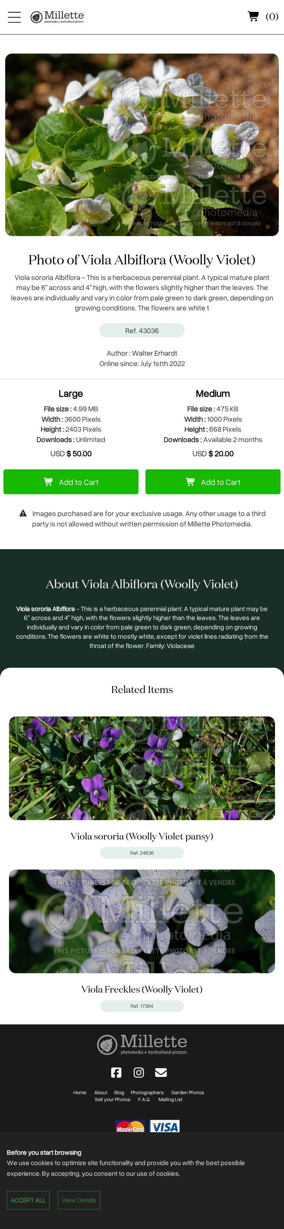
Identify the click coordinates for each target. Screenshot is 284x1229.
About (100, 1092)
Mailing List (171, 1099)
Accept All (28, 1199)
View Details (79, 1199)
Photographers (147, 1092)
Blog (119, 1092)
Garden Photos (187, 1092)
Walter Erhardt (154, 353)
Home (79, 1092)
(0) (271, 17)
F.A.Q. (144, 1099)
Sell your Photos (112, 1099)
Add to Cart (78, 481)
